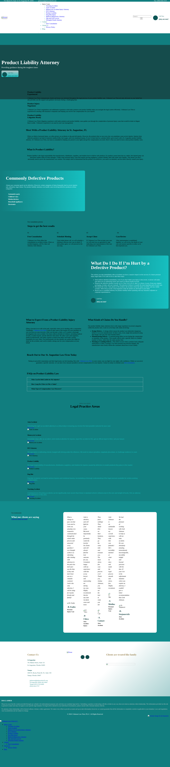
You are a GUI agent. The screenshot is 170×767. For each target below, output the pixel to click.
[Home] (4, 17)
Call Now (161, 16)
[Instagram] (87, 657)
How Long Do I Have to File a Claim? (44, 384)
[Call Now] (155, 17)
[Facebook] (83, 657)
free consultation (129, 363)
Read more (30, 428)
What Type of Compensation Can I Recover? (46, 389)
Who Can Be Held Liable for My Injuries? (45, 379)
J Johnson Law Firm (40, 330)
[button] (85, 379)
